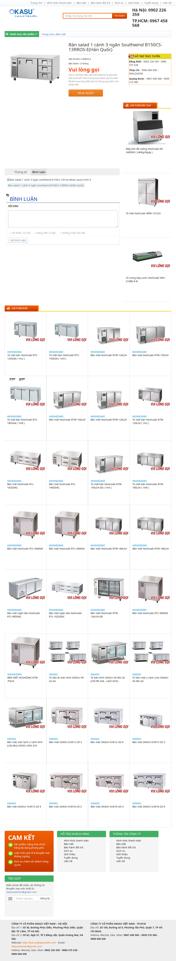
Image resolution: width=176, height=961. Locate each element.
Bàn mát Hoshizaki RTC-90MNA (25, 548)
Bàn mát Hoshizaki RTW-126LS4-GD (105, 614)
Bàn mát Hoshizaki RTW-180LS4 (109, 548)
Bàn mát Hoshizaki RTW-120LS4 (109, 355)
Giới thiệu (134, 2)
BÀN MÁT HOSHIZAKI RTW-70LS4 (22, 679)
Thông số (20, 172)
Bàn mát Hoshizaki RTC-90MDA (67, 548)
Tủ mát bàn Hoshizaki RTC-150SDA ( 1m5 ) (64, 356)
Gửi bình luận (18, 240)
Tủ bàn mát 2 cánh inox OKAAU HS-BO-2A (150, 679)
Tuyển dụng (151, 2)
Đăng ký (45, 898)
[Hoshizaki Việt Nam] (24, 13)
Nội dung (13, 206)
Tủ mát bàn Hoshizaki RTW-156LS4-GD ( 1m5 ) (106, 485)
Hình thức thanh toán (59, 2)
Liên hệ (167, 2)
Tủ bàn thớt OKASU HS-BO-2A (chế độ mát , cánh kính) (108, 679)
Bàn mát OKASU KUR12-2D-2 (65, 742)
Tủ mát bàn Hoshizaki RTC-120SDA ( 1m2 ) (22, 356)
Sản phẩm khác (20, 308)
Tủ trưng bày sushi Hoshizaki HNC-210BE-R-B (146, 279)
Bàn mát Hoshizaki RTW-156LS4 (67, 419)
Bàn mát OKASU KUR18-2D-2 (65, 806)
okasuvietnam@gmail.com (21, 892)
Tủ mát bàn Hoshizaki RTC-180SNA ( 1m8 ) (22, 421)
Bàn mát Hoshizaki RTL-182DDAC (20, 485)
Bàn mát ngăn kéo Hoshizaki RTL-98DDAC (23, 614)
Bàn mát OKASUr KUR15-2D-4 (24, 806)
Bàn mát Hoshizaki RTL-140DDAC (62, 485)
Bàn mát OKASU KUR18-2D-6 (148, 806)
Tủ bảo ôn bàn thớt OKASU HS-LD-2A (67, 679)
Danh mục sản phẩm (22, 34)
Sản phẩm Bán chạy (140, 105)
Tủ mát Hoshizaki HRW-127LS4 (143, 213)
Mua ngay (86, 93)
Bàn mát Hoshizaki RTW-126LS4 (109, 419)
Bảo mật (81, 2)
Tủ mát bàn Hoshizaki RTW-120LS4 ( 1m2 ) (148, 421)
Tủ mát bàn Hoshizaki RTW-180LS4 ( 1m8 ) (148, 485)
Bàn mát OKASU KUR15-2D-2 (148, 742)
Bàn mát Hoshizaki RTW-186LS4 (151, 548)
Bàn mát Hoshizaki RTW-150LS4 (150, 355)
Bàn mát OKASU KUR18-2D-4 (107, 806)
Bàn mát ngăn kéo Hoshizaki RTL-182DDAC (65, 614)
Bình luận (39, 172)
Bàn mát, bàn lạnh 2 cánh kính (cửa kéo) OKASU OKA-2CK (25, 743)
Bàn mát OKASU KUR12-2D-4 (107, 742)
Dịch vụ (119, 2)
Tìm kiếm (119, 15)
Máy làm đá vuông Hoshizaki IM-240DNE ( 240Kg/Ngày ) (144, 150)
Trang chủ (36, 2)
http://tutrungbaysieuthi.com (39, 942)
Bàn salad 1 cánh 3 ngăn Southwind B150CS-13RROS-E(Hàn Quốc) (46, 185)
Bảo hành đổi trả (100, 2)
